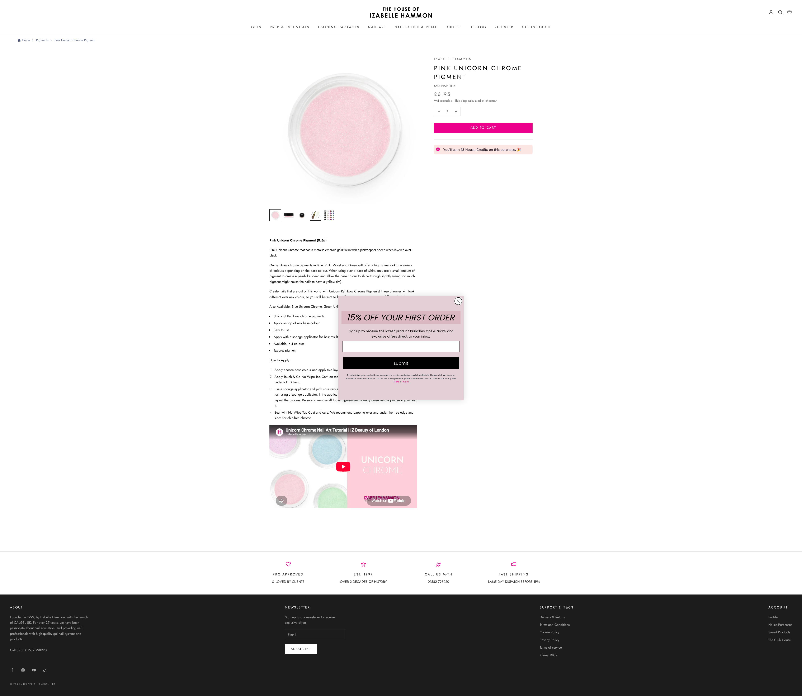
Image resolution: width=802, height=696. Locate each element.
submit (401, 363)
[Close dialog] (458, 301)
